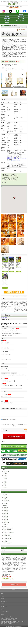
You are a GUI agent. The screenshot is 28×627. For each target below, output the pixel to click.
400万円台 (6, 513)
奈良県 (5, 484)
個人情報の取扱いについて (6, 317)
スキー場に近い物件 (8, 538)
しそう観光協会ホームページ (14, 160)
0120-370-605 (14, 8)
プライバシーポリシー (21, 20)
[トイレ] (5, 252)
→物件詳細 (5, 271)
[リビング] (5, 229)
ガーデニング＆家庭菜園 (8, 532)
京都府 (5, 481)
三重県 (5, 482)
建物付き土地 (6, 500)
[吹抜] (13, 221)
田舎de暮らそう (14, 4)
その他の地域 (6, 471)
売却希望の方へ (21, 16)
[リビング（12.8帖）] (20, 221)
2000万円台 (6, 508)
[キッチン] (13, 237)
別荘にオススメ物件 (8, 531)
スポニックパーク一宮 (12, 156)
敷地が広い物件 (7, 535)
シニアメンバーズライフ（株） (8, 571)
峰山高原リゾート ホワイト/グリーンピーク (16, 158)
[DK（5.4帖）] (5, 237)
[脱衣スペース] (13, 244)
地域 (4, 469)
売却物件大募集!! (14, 292)
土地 (4, 495)
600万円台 (6, 516)
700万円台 (6, 517)
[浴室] (20, 244)
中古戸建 (5, 503)
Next (26, 80)
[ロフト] (5, 244)
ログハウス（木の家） (8, 537)
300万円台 (6, 511)
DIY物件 (5, 526)
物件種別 (5, 494)
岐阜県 (5, 475)
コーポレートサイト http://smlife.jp (7, 617)
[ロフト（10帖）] (20, 237)
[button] (14, 198)
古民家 (5, 498)
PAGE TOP (14, 589)
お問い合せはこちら (7, 578)
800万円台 (6, 519)
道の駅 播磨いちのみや (12, 157)
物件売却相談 (7, 18)
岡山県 (5, 473)
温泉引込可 (6, 541)
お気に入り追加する (22, 29)
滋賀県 (5, 485)
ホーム (7, 14)
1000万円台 (6, 507)
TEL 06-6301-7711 (4, 304)
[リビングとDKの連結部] (20, 229)
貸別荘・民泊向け (7, 529)
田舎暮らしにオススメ (8, 528)
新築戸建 (5, 497)
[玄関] (5, 221)
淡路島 (5, 478)
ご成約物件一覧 (14, 584)
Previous (1, 80)
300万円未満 (6, 522)
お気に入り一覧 (21, 18)
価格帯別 (5, 505)
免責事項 (7, 22)
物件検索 (7, 16)
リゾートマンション (8, 501)
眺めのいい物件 (7, 534)
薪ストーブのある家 (8, 543)
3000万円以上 (6, 510)
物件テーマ (5, 524)
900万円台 (6, 520)
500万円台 (6, 514)
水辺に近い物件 (7, 540)
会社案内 (7, 20)
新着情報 (21, 14)
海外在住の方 (14, 373)
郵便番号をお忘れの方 (5, 373)
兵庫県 (5, 477)
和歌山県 (5, 487)
